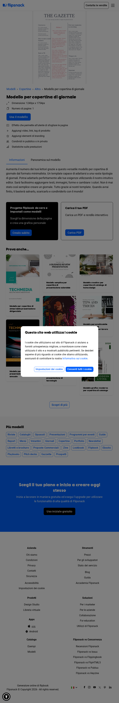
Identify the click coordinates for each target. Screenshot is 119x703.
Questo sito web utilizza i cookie (51, 332)
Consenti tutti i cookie (79, 369)
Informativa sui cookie (74, 358)
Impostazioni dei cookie (49, 369)
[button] (6, 696)
